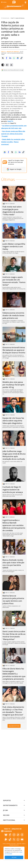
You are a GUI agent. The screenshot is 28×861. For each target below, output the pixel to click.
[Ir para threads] (22, 834)
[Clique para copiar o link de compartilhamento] (21, 58)
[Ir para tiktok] (10, 839)
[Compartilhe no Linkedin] (10, 58)
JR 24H (5, 810)
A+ (7, 65)
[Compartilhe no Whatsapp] (14, 58)
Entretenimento (10, 805)
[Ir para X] (14, 839)
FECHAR (14, 857)
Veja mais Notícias (14, 726)
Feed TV (10, 121)
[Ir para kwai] (18, 834)
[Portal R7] (14, 2)
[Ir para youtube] (22, 839)
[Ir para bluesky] (6, 834)
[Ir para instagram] (14, 834)
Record (6, 815)
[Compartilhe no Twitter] (3, 58)
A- (11, 65)
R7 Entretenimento (5, 18)
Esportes (7, 800)
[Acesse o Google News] (18, 58)
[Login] (25, 2)
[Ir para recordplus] (6, 839)
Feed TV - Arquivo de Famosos (17, 18)
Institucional (9, 820)
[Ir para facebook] (10, 834)
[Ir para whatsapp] (18, 839)
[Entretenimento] (14, 7)
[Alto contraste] (2, 64)
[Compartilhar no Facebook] (7, 58)
